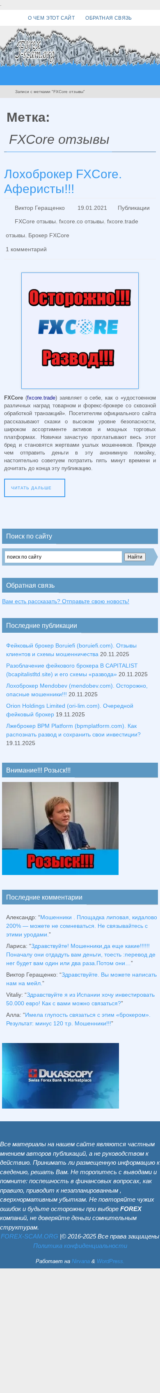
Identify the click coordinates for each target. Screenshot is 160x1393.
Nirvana (81, 1252)
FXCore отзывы (35, 218)
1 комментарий (26, 241)
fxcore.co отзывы (81, 218)
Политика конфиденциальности (80, 1236)
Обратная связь (108, 18)
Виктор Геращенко (40, 207)
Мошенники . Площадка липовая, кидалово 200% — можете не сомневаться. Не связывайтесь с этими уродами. (81, 917)
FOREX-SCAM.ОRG (29, 1227)
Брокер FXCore (48, 230)
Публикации (134, 207)
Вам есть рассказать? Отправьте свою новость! (65, 592)
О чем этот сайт (51, 18)
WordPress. (111, 1252)
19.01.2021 (92, 207)
